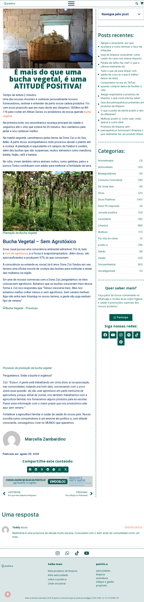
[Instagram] (121, 334)
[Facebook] (105, 334)
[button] (30, 470)
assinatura (102, 578)
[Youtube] (113, 334)
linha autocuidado (58, 575)
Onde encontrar (57, 583)
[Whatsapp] (67, 553)
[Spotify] (128, 334)
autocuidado (103, 570)
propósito (101, 585)
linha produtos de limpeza (62, 571)
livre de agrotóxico (16, 253)
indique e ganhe (105, 581)
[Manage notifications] (8, 594)
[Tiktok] (136, 334)
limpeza (100, 574)
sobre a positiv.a (57, 579)
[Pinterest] (121, 341)
